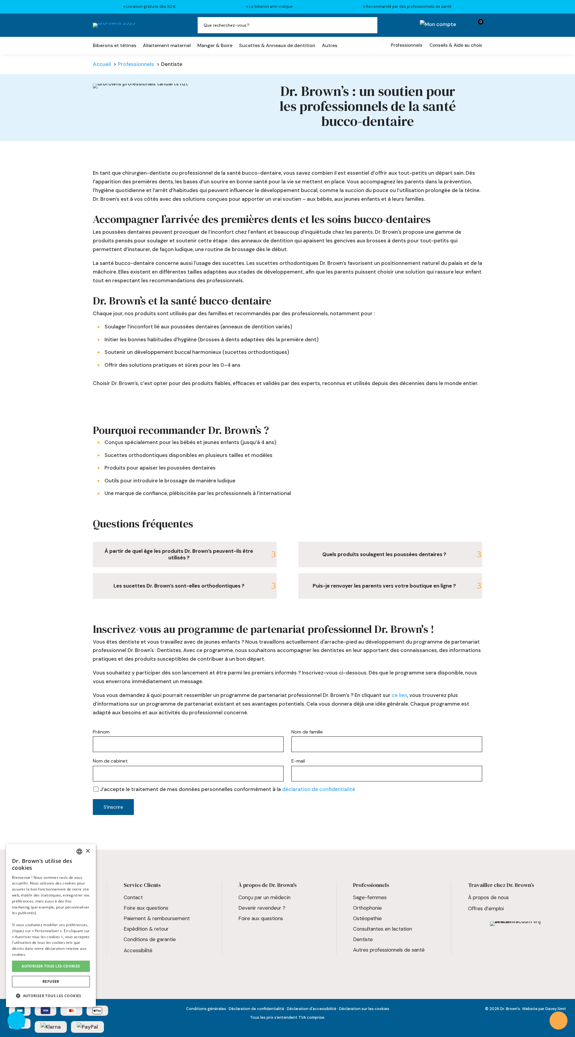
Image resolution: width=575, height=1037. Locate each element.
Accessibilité (138, 950)
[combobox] (79, 852)
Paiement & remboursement (157, 918)
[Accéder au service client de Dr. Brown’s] (559, 1021)
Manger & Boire (214, 46)
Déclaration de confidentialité (256, 1008)
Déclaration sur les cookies (364, 1008)
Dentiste (363, 939)
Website (530, 1008)
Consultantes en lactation (382, 929)
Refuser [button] (51, 981)
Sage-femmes (370, 897)
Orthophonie (367, 908)
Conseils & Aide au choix (455, 45)
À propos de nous (488, 897)
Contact (133, 897)
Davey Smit (555, 1008)
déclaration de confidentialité (318, 789)
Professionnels (406, 45)
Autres (329, 46)
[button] (51, 996)
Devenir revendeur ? (261, 908)
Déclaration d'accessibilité (311, 1008)
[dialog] (51, 925)
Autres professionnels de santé (389, 950)
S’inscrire (113, 807)
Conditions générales (206, 1008)
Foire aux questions (146, 908)
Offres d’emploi (486, 908)
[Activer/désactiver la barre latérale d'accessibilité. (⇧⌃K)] (16, 1021)
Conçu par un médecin (264, 897)
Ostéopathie (367, 918)
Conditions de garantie (150, 939)
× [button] (87, 851)
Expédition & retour (146, 929)
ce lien (399, 695)
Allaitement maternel (167, 46)
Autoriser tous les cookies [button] (51, 966)
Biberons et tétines (114, 46)
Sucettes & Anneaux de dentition (277, 46)
